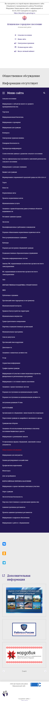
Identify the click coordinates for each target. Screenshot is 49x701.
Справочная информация (11, 363)
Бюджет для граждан (9, 172)
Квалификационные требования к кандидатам (18, 227)
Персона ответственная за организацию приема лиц (20, 502)
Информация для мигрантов (12, 455)
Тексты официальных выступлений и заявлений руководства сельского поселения (24, 160)
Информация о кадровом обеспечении (15, 518)
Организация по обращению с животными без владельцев (22, 413)
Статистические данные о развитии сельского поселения (22, 154)
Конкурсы (6, 133)
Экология (5, 222)
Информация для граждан (11, 127)
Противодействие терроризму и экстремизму (18, 300)
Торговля (5, 112)
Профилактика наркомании (12, 465)
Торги (4, 182)
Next (45, 671)
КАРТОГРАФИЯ (7, 408)
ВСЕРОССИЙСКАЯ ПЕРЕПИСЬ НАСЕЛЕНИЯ (16, 481)
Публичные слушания (10, 295)
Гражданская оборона (10, 423)
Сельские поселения (25, 35)
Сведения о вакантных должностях (14, 353)
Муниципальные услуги (11, 203)
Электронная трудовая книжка (13, 138)
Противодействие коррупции (12, 342)
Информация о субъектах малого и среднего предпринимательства (18, 105)
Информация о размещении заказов (15, 436)
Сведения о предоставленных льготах (15, 387)
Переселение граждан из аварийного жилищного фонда (22, 418)
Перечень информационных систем (15, 258)
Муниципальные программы (12, 332)
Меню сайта (22, 39)
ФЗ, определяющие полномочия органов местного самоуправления (20, 273)
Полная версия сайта (25, 47)
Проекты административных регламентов (17, 512)
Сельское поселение (9, 99)
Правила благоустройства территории (15, 311)
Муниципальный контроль (12, 306)
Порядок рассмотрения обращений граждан (17, 248)
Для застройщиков (9, 476)
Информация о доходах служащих (14, 167)
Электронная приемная (26, 43)
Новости (5, 188)
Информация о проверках (11, 122)
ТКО (3, 280)
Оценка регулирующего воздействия (15, 460)
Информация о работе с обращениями (15, 523)
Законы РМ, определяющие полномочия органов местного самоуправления (23, 265)
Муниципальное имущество (12, 316)
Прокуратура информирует (12, 148)
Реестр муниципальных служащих (14, 237)
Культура (5, 243)
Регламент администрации (11, 217)
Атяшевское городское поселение (24, 24)
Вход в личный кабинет (26, 51)
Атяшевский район (24, 27)
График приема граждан (11, 368)
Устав (4, 358)
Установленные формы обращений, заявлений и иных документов (21, 443)
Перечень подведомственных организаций (17, 327)
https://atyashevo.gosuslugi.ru (24, 13)
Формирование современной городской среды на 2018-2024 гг (24, 177)
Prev (3, 671)
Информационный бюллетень (12, 117)
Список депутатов (8, 337)
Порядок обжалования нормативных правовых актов (21, 232)
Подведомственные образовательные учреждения (20, 253)
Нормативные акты (9, 193)
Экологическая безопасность (12, 497)
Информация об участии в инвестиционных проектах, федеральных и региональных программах (21, 375)
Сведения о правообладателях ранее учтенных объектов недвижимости (22, 210)
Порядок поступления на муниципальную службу (20, 392)
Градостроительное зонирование (14, 321)
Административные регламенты (13, 507)
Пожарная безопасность (10, 143)
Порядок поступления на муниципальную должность (21, 397)
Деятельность (7, 347)
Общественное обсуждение (12, 450)
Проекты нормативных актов (12, 198)
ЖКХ (4, 290)
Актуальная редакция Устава (12, 402)
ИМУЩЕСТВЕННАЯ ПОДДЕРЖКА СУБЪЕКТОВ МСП (19, 285)
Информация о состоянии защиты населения (18, 381)
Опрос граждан (7, 491)
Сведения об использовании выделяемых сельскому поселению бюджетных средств (20, 430)
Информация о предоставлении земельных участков (20, 486)
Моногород (6, 471)
